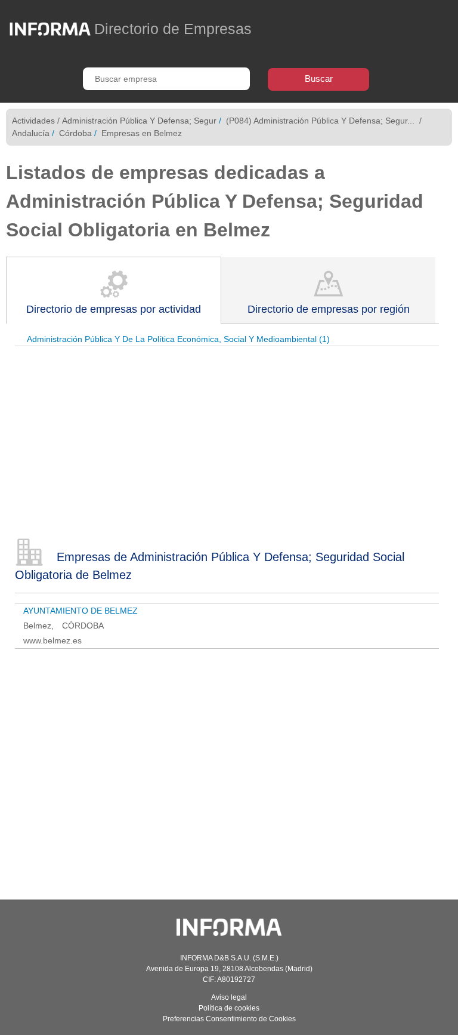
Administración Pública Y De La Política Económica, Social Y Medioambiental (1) (178, 339)
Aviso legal (229, 997)
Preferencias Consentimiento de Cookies (229, 1019)
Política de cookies (229, 1008)
